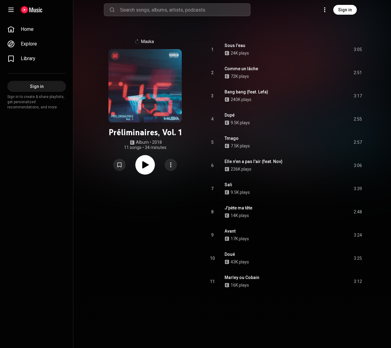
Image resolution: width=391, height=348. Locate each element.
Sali (228, 184)
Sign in (345, 9)
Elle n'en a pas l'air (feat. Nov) (254, 161)
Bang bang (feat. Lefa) (246, 91)
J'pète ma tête (238, 207)
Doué (230, 254)
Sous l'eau (235, 45)
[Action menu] (171, 165)
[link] (36, 29)
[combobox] (185, 10)
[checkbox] (357, 49)
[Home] (31, 9)
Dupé (230, 115)
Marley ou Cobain (242, 277)
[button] (119, 165)
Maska (147, 41)
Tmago (232, 138)
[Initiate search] (112, 10)
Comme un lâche (241, 68)
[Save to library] (119, 165)
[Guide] (11, 9)
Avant (230, 231)
